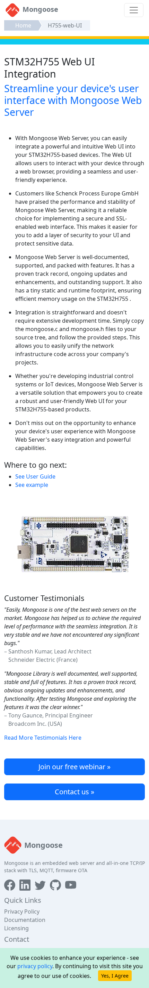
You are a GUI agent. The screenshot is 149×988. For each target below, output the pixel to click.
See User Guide (35, 476)
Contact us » (74, 791)
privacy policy (34, 966)
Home (23, 25)
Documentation (24, 920)
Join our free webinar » (74, 766)
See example (31, 485)
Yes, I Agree (115, 975)
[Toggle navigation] (133, 10)
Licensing (16, 928)
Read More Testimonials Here (42, 737)
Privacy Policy (22, 911)
